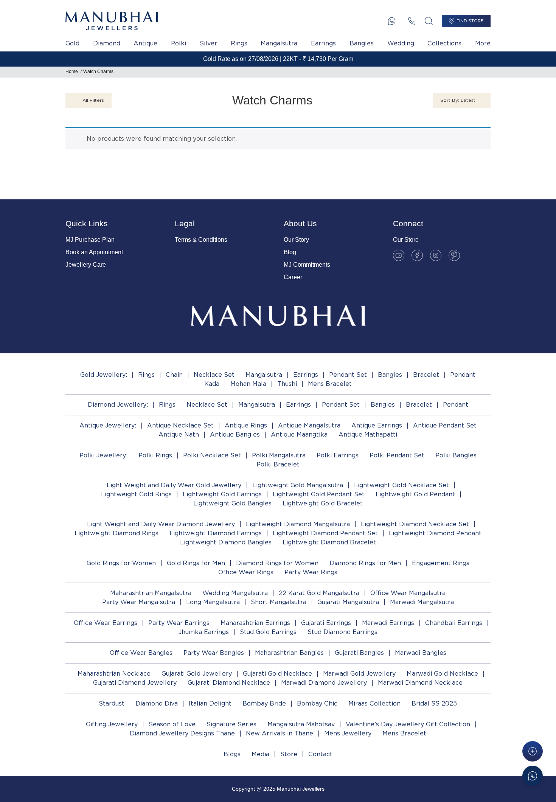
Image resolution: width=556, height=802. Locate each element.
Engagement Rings (440, 563)
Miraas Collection (374, 703)
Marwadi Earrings (388, 622)
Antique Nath (178, 434)
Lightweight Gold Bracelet (323, 503)
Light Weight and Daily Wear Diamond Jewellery (161, 524)
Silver (208, 43)
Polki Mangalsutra (279, 455)
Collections (444, 43)
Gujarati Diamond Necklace (229, 682)
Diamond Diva (156, 703)
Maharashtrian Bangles (289, 652)
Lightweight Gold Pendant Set (319, 494)
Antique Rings (246, 425)
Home (71, 71)
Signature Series (231, 724)
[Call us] (412, 21)
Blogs (232, 754)
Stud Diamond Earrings (342, 632)
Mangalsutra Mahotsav (301, 724)
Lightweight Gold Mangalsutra (297, 485)
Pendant (462, 374)
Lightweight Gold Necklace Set (401, 485)
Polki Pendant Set (397, 455)
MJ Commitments (307, 264)
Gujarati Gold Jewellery (197, 673)
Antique (145, 43)
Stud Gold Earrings (268, 632)
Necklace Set (214, 374)
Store (288, 754)
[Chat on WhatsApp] (532, 776)
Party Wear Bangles (213, 652)
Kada (211, 383)
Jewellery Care (85, 264)
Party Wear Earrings (179, 622)
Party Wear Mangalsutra (138, 602)
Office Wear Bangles (141, 652)
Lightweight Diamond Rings (116, 533)
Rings (239, 43)
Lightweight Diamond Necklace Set (415, 524)
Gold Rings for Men (196, 563)
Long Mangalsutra (213, 602)
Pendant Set (348, 374)
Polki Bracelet (278, 464)
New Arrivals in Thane (279, 733)
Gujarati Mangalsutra (348, 602)
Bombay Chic (317, 703)
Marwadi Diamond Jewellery (324, 682)
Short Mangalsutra (278, 602)
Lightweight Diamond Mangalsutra (298, 524)
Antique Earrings (376, 425)
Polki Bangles (456, 455)
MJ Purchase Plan (90, 239)
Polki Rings (155, 455)
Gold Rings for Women (121, 563)
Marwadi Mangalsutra (422, 602)
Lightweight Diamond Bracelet (329, 542)
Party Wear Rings (310, 572)
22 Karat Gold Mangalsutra (319, 593)
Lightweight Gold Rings (136, 494)
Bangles (361, 43)
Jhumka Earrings (204, 632)
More (483, 43)
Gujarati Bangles (359, 652)
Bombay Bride (264, 703)
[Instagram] (435, 255)
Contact (320, 754)
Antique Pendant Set (445, 425)
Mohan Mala (248, 383)
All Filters (93, 100)
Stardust (111, 703)
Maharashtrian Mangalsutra (150, 593)
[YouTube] (398, 255)
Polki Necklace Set (212, 455)
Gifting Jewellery (112, 724)
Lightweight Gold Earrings (222, 494)
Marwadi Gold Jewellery (359, 673)
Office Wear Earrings (105, 622)
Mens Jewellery (347, 733)
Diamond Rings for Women (277, 563)
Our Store (406, 239)
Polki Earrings (338, 455)
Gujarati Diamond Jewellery (135, 682)
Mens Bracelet (330, 383)
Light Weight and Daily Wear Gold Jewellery (174, 485)
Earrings (323, 43)
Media (260, 754)
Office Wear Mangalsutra (408, 593)
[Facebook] (417, 255)
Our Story (296, 239)
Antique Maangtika (299, 434)
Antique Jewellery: (107, 425)
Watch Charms (98, 71)
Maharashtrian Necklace (114, 673)
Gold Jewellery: (103, 374)
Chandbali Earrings (453, 622)
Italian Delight (210, 703)
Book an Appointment (94, 252)
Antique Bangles (235, 434)
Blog (290, 252)
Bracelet (426, 374)
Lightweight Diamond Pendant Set (325, 533)
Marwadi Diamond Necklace (420, 682)
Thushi (287, 383)
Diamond (106, 43)
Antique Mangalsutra (309, 425)
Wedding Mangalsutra (235, 593)
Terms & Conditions (201, 239)
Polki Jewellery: (103, 455)
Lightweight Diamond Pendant (435, 533)
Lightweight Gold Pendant (415, 494)
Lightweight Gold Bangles (232, 503)
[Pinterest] (454, 255)
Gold (72, 43)
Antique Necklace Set (180, 425)
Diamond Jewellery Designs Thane (182, 733)
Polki (178, 43)
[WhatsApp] (392, 21)
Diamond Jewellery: (118, 404)
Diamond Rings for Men (365, 563)
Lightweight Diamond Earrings (215, 533)
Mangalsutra (279, 43)
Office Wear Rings (245, 572)
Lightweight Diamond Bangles (226, 542)
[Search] (429, 21)
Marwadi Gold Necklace (442, 673)
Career (293, 277)
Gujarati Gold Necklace (277, 673)
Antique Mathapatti (368, 434)
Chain (174, 374)
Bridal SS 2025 (434, 703)
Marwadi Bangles (420, 652)
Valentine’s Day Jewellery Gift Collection (408, 724)
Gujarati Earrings (326, 622)
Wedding (400, 43)
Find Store (470, 20)
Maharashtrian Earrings (255, 622)
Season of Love (172, 724)
